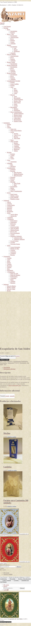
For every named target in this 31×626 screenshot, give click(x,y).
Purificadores (13, 276)
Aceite (12, 132)
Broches (12, 255)
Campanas (13, 252)
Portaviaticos (13, 220)
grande (7, 396)
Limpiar (17, 356)
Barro (8, 29)
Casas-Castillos (14, 84)
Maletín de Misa (14, 248)
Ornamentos (6, 256)
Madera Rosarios (18, 174)
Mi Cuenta (6, 573)
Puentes (12, 85)
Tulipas (16, 151)
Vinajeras (9, 210)
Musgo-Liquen (18, 115)
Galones (9, 267)
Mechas (16, 137)
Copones (9, 203)
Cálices (9, 202)
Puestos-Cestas (18, 121)
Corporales (13, 278)
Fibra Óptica (17, 102)
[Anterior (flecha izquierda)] (0, 625)
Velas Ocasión (14, 141)
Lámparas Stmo (18, 238)
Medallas (12, 182)
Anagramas (13, 161)
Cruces (12, 180)
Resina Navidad (11, 73)
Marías (12, 188)
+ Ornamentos (11, 272)
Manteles (12, 283)
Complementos (11, 168)
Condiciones (3, 579)
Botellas (16, 133)
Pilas (11, 165)
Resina (9, 290)
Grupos (12, 42)
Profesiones (17, 110)
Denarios (12, 177)
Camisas (9, 264)
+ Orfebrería (10, 219)
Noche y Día (17, 101)
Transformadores (18, 99)
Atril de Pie (13, 216)
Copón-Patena (11, 205)
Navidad (5, 28)
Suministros (6, 123)
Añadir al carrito (5, 359)
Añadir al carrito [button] (11, 437)
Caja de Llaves (14, 241)
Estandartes (10, 270)
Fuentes (16, 91)
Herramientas (17, 119)
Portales (12, 82)
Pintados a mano (14, 199)
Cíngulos (12, 281)
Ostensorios (13, 222)
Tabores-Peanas (14, 230)
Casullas (9, 258)
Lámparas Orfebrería (16, 236)
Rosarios (12, 171)
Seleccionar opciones (5, 622)
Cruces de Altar (14, 227)
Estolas (9, 262)
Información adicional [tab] (9, 369)
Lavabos (12, 242)
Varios (8, 245)
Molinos (16, 109)
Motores (12, 95)
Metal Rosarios (18, 175)
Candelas (16, 146)
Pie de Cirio (13, 231)
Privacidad (12, 579)
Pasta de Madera (11, 54)
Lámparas (9, 163)
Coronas (12, 225)
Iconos (9, 192)
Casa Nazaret (7, 26)
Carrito (5, 590)
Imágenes (6, 284)
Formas (9, 124)
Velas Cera (13, 129)
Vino (8, 126)
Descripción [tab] (6, 367)
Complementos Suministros (20, 361)
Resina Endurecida (12, 65)
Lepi (15, 48)
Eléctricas (13, 166)
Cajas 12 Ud (17, 135)
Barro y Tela (10, 34)
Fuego (15, 104)
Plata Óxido (17, 183)
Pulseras (12, 178)
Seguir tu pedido (7, 574)
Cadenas (12, 189)
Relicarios (13, 224)
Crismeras (13, 253)
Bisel (15, 185)
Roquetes (9, 266)
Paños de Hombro (15, 275)
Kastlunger (17, 51)
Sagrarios (9, 208)
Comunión (17, 144)
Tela (5, 364)
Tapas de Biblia (14, 228)
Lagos (15, 93)
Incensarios (10, 211)
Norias (15, 90)
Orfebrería (6, 200)
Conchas (12, 250)
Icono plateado (14, 197)
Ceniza (12, 158)
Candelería (10, 217)
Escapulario (23, 363)
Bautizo (16, 143)
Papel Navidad (18, 116)
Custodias (9, 206)
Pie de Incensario (15, 233)
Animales (13, 43)
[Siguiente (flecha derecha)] (2, 625)
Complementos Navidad (13, 81)
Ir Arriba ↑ (16, 580)
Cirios (8, 160)
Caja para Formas (15, 244)
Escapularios (13, 186)
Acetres (12, 234)
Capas (8, 259)
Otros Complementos (16, 112)
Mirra (11, 157)
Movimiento (17, 98)
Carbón (12, 155)
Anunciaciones (14, 37)
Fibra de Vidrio (11, 289)
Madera (9, 45)
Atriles (9, 213)
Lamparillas (17, 147)
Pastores (12, 32)
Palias (12, 279)
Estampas (13, 169)
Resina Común (11, 62)
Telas (8, 269)
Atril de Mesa (14, 214)
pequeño (12, 396)
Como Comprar (6, 580)
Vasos (12, 140)
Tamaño (2, 356)
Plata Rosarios (18, 172)
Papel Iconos (13, 194)
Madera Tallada (11, 287)
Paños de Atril (14, 273)
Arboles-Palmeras (18, 113)
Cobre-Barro (17, 118)
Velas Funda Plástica (16, 130)
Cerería (9, 127)
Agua (11, 87)
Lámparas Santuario (19, 239)
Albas (8, 261)
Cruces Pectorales (15, 247)
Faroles (16, 105)
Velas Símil (17, 138)
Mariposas (16, 149)
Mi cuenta (6, 585)
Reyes (12, 39)
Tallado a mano (14, 196)
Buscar (18, 566)
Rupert (15, 50)
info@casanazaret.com (14, 385)
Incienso (9, 152)
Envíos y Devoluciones (24, 579)
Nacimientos (13, 31)
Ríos (15, 88)
